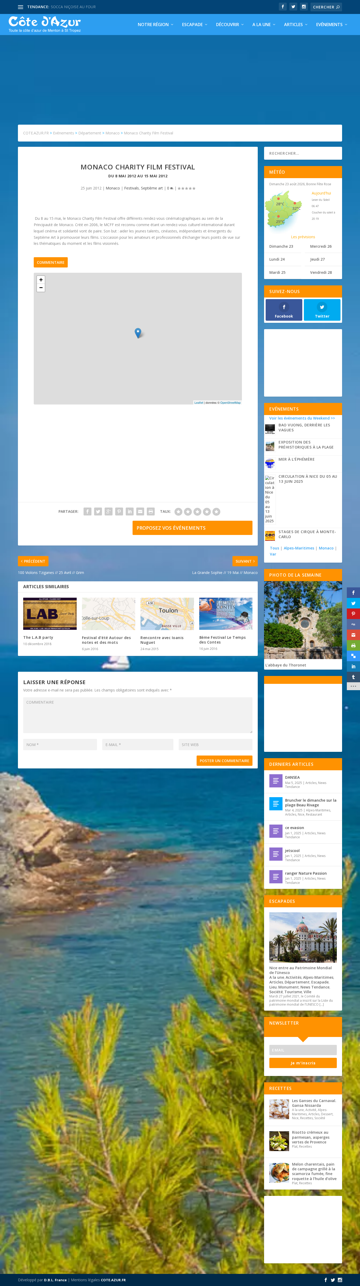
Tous (275, 548)
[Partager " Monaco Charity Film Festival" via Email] (140, 511)
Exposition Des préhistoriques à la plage (306, 445)
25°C (280, 221)
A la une (261, 24)
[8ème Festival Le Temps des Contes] (226, 614)
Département (297, 982)
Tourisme (293, 991)
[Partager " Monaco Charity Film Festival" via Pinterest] (119, 511)
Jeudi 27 (317, 259)
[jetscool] (276, 854)
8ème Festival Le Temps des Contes (222, 640)
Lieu (273, 987)
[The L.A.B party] (50, 614)
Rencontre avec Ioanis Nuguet (162, 640)
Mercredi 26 (321, 246)
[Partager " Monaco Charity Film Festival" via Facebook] (87, 511)
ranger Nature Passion (306, 873)
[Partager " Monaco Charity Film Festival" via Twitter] (98, 511)
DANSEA (292, 777)
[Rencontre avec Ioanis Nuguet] (167, 614)
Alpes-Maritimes (299, 548)
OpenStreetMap (230, 402)
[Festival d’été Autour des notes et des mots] (108, 614)
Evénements (329, 24)
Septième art (152, 188)
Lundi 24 (277, 259)
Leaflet (198, 402)
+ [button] (41, 279)
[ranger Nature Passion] (276, 876)
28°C (280, 203)
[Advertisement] (180, 74)
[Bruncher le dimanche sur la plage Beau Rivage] (276, 803)
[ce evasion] (276, 831)
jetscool (292, 850)
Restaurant (314, 814)
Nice (301, 814)
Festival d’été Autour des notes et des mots (106, 640)
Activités (293, 977)
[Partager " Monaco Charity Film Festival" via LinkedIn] (129, 511)
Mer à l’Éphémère (297, 459)
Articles (293, 24)
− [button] (41, 287)
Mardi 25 (277, 272)
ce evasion (294, 827)
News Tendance (314, 987)
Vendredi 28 (321, 272)
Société (276, 991)
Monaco (113, 188)
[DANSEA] (276, 780)
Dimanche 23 (281, 246)
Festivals (131, 188)
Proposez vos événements (171, 528)
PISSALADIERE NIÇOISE (71, 6)
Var (273, 554)
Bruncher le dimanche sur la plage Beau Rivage (311, 802)
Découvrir (227, 24)
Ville (307, 991)
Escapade (192, 24)
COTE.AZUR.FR (113, 1280)
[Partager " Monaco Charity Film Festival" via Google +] (108, 511)
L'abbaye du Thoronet (285, 665)
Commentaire (51, 262)
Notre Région (153, 24)
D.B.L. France (55, 1280)
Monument (288, 987)
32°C (296, 208)
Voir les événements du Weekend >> (302, 418)
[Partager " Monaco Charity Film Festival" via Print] (150, 511)
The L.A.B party (38, 637)
